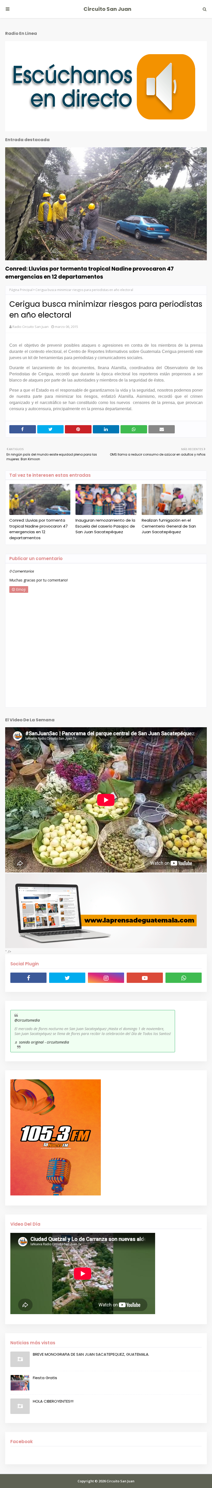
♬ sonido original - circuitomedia (41, 1042)
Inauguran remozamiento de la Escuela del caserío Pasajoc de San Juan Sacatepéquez (105, 526)
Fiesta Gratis (45, 1377)
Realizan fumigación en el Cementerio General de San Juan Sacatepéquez (169, 526)
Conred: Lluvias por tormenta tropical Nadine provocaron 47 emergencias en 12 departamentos (89, 272)
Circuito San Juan (107, 9)
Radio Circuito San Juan (30, 326)
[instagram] (106, 978)
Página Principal (21, 290)
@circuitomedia (27, 1020)
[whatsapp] (183, 978)
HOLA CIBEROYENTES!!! (53, 1401)
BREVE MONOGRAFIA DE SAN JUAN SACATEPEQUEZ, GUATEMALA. (91, 1354)
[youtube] (145, 978)
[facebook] (28, 978)
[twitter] (67, 978)
